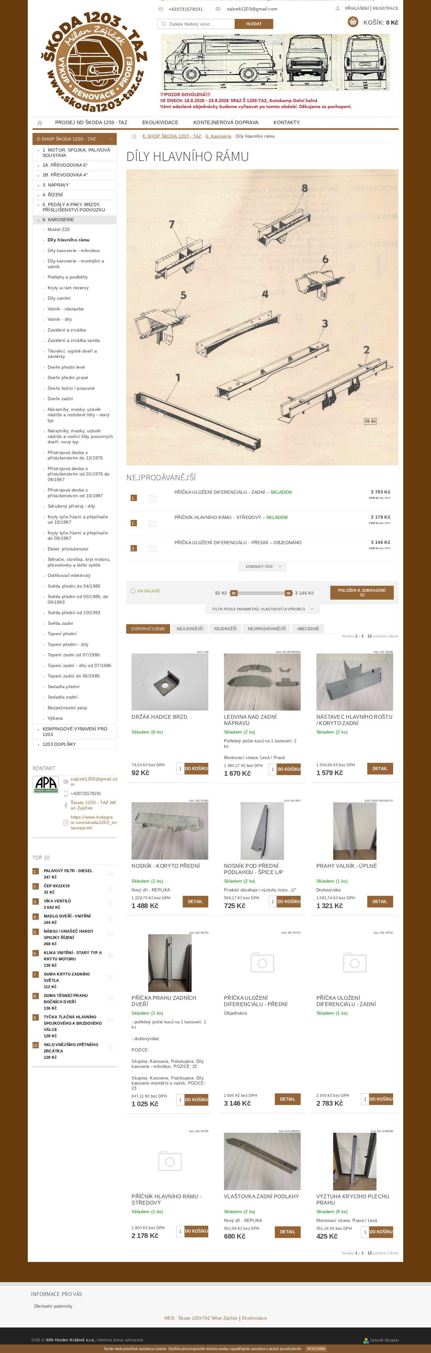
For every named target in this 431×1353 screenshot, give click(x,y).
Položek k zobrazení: (362, 592)
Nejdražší (225, 629)
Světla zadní (61, 623)
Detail (380, 768)
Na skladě (149, 591)
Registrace (386, 8)
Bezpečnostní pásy (67, 707)
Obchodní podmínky (53, 1306)
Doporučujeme (148, 629)
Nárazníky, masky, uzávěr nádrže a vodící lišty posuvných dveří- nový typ (80, 436)
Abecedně (308, 629)
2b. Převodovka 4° (65, 174)
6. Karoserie (58, 219)
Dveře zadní (60, 398)
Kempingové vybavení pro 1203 (75, 731)
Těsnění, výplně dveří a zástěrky (72, 353)
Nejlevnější (190, 629)
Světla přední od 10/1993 (74, 612)
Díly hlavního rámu (69, 239)
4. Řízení (53, 194)
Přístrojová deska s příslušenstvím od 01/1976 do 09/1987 (79, 474)
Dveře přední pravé (68, 377)
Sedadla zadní (63, 697)
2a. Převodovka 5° (65, 165)
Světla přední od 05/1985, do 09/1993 (78, 599)
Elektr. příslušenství (68, 548)
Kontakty (287, 122)
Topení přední (62, 633)
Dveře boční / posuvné (71, 388)
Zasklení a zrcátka (67, 329)
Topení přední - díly (68, 644)
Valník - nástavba (66, 308)
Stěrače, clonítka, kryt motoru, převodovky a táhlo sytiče (79, 562)
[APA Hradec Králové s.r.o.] (94, 61)
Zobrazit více (259, 566)
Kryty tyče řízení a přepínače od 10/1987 (78, 519)
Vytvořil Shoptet (384, 1340)
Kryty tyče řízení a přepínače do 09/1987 (78, 535)
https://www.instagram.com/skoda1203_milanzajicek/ (94, 822)
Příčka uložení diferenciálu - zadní (233, 492)
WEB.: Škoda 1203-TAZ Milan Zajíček (201, 1318)
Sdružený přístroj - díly (71, 506)
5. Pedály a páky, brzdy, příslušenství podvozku (74, 207)
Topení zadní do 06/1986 (74, 675)
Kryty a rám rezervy (68, 287)
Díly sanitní (59, 298)
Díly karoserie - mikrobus (74, 250)
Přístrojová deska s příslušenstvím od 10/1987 (75, 492)
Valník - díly (60, 319)
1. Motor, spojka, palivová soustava (76, 152)
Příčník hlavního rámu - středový (231, 517)
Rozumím (316, 1349)
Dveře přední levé (66, 367)
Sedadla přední (64, 686)
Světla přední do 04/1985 (74, 586)
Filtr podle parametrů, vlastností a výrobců (259, 609)
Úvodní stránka (40, 122)
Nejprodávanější (267, 629)
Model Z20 (59, 229)
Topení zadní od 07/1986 (74, 654)
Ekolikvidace (160, 122)
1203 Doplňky (59, 744)
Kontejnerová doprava (225, 122)
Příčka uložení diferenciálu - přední (238, 542)
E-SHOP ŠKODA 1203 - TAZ (66, 138)
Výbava (55, 718)
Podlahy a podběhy (68, 276)
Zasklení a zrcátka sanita (74, 340)
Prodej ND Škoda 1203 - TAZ (91, 122)
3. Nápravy (56, 184)
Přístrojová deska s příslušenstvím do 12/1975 (75, 455)
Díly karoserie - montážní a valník (76, 263)
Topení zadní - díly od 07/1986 (80, 665)
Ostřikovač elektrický (69, 575)
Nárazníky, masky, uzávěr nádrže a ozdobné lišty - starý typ (79, 415)
